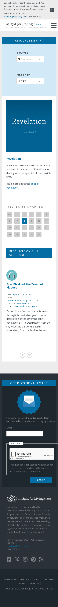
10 (39, 221)
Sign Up (22, 584)
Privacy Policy (10, 580)
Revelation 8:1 (23, 303)
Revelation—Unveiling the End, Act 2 (23, 300)
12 (10, 227)
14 (24, 227)
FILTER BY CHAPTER (25, 206)
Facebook (22, 355)
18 (10, 234)
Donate (37, 580)
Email (9, 427)
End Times (25, 306)
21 (32, 234)
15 (32, 227)
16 (39, 227)
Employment (49, 580)
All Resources (25, 59)
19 (17, 234)
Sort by (22, 81)
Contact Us (34, 584)
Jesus (34, 306)
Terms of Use (25, 580)
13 (17, 227)
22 (39, 234)
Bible (16, 306)
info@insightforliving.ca (17, 546)
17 (46, 227)
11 (46, 221)
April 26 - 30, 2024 (21, 294)
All (9, 214)
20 (24, 234)
